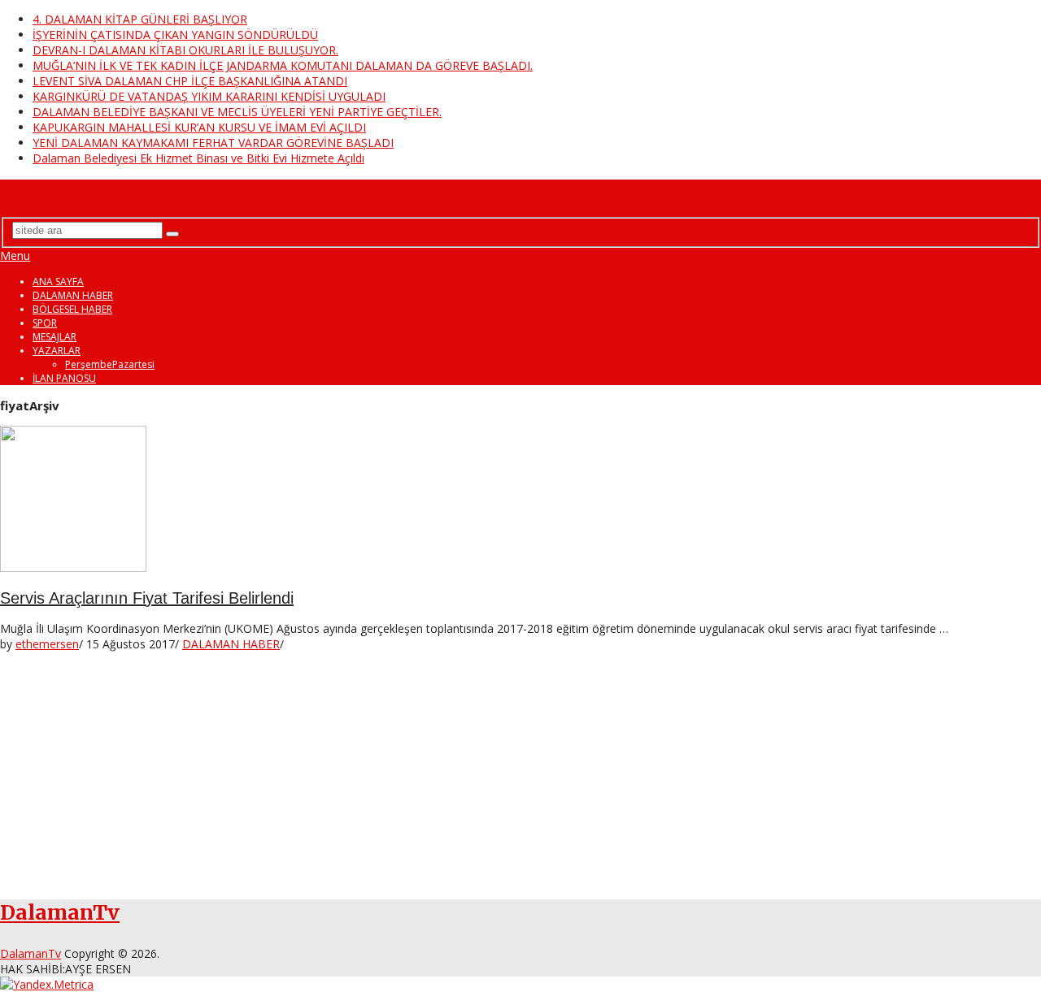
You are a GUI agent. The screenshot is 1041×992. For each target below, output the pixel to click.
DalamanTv (52, 191)
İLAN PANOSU (64, 378)
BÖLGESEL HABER (72, 309)
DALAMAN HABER (73, 295)
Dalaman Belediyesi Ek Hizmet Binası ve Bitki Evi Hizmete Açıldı (198, 158)
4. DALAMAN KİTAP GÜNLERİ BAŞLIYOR (140, 19)
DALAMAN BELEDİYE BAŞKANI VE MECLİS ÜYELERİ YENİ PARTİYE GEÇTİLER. (237, 111)
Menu (15, 255)
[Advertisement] (488, 765)
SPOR (45, 323)
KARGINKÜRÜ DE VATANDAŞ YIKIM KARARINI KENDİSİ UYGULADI (209, 96)
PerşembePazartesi (110, 364)
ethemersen (47, 644)
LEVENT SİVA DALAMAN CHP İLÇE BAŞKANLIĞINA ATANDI (190, 81)
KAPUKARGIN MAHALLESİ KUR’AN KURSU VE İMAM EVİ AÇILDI (199, 127)
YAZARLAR (57, 350)
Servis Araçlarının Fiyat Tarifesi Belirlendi (147, 598)
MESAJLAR (54, 337)
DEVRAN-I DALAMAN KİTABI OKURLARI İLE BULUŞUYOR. (185, 50)
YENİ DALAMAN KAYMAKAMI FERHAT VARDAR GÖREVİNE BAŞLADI (213, 142)
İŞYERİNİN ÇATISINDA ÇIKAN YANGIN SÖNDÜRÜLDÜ (175, 34)
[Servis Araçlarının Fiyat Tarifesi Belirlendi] (520, 500)
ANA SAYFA (58, 281)
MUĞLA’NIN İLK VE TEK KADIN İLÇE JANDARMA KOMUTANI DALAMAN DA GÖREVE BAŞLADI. (283, 65)
